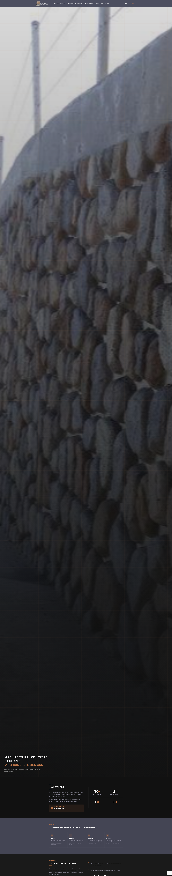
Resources (99, 3)
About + (107, 3)
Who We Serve (89, 3)
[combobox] (127, 3)
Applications (71, 3)
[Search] (133, 3)
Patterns (79, 3)
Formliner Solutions (59, 3)
